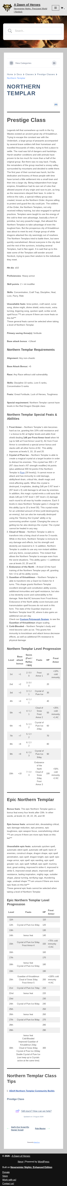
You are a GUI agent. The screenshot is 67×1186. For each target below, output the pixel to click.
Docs (19, 74)
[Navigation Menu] (55, 7)
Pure (22, 472)
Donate (6, 1172)
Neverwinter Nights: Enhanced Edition (31, 1167)
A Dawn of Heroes (21, 1156)
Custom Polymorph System (34, 619)
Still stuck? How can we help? (36, 1111)
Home (10, 74)
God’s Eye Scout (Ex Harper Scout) (20, 1128)
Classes (29, 74)
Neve (20, 1161)
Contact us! (8, 1183)
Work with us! (9, 1179)
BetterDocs (37, 1142)
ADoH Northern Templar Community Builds (32, 1091)
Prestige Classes (46, 74)
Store (5, 1176)
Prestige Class (15, 1099)
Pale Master (40, 1128)
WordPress (43, 1161)
